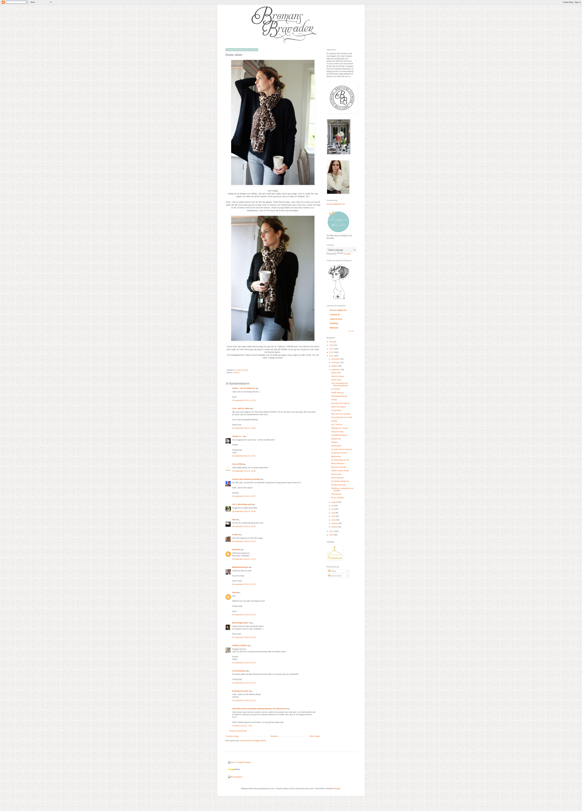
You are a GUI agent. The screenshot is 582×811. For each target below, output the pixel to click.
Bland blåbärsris (338, 463)
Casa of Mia (237, 464)
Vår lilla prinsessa (338, 485)
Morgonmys (336, 439)
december (335, 359)
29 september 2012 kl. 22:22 (244, 683)
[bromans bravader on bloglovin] (339, 299)
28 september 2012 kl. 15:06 (244, 471)
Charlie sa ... (237, 436)
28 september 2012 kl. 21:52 (244, 559)
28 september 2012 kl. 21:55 (244, 584)
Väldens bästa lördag (340, 471)
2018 (331, 342)
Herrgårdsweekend (339, 435)
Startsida (274, 736)
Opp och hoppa (337, 376)
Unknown (236, 550)
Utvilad (334, 400)
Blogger (337, 788)
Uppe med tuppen (338, 407)
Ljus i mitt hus (336, 424)
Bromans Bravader (240, 691)
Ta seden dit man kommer (341, 449)
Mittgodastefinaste (240, 567)
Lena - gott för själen (241, 408)
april (333, 516)
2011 (331, 531)
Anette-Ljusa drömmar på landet (246, 479)
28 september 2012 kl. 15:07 (244, 496)
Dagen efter (336, 373)
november (335, 362)
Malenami (334, 328)
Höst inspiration (337, 478)
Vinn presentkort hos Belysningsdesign (339, 384)
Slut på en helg (337, 432)
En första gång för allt (340, 460)
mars (333, 520)
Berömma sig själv (338, 467)
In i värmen (335, 389)
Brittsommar (336, 456)
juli (332, 506)
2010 (331, 535)
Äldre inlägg (314, 736)
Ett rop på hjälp (337, 498)
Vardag (334, 421)
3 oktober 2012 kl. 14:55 (242, 726)
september (336, 370)
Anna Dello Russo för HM (341, 417)
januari (334, 527)
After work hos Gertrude (341, 414)
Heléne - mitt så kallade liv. (243, 388)
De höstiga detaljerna (340, 481)
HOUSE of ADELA (240, 646)
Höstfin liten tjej (337, 393)
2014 (331, 349)
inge (234, 520)
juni (333, 509)
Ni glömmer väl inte (339, 453)
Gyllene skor (336, 474)
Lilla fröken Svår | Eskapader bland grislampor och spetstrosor (259, 709)
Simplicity (334, 323)
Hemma (236, 372)
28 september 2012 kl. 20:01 (244, 526)
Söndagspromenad (339, 396)
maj (333, 513)
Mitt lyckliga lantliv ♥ (241, 623)
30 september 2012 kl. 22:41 (244, 700)
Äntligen (334, 442)
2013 (331, 352)
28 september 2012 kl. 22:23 (244, 615)
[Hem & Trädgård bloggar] (239, 762)
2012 (331, 356)
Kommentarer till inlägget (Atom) (253, 741)
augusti (334, 502)
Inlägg (333, 571)
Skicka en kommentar (238, 731)
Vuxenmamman (239, 671)
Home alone (336, 380)
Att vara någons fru (338, 310)
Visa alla (351, 331)
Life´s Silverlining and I (242, 504)
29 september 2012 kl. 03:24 (244, 663)
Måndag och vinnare (339, 428)
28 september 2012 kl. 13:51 (244, 456)
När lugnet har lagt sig (340, 403)
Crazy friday (336, 410)
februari (334, 523)
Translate (347, 254)
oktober (334, 366)
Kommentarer (336, 576)
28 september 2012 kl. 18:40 (244, 511)
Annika (235, 535)
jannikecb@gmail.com (336, 204)
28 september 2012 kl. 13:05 (244, 428)
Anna (234, 592)
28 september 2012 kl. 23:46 (244, 637)
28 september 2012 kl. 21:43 (244, 541)
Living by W (335, 315)
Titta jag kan (336, 494)
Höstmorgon (336, 446)
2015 (331, 345)
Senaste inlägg (232, 736)
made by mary (336, 319)
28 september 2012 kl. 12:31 (244, 400)
